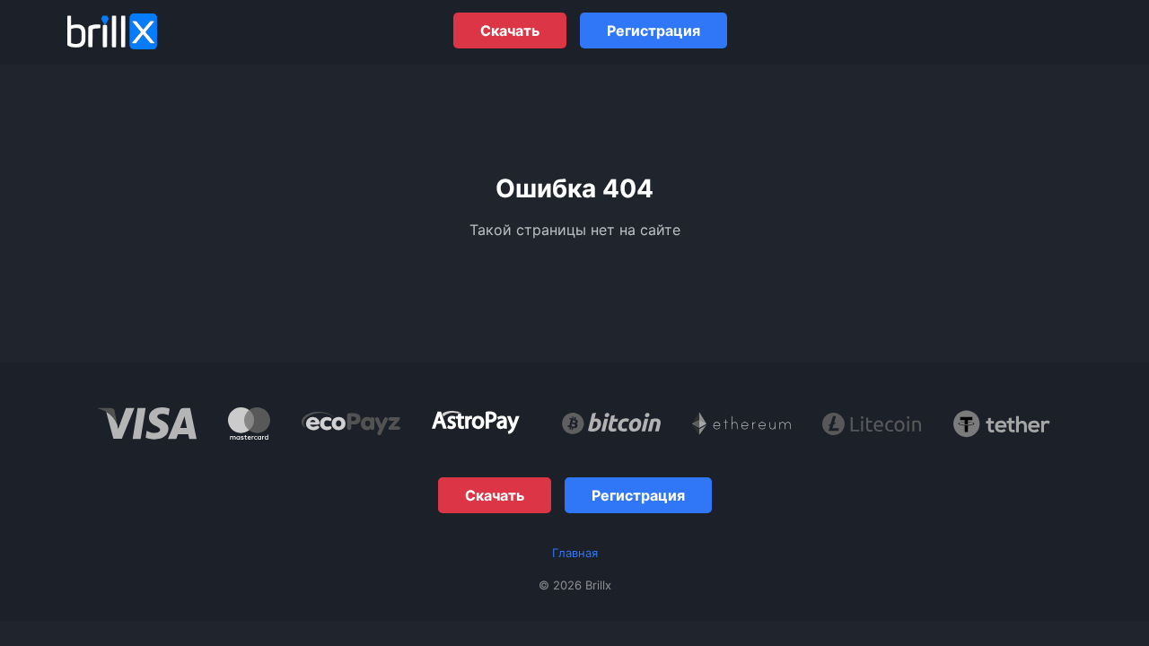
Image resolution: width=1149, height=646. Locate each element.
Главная (575, 553)
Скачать (509, 30)
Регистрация (653, 30)
